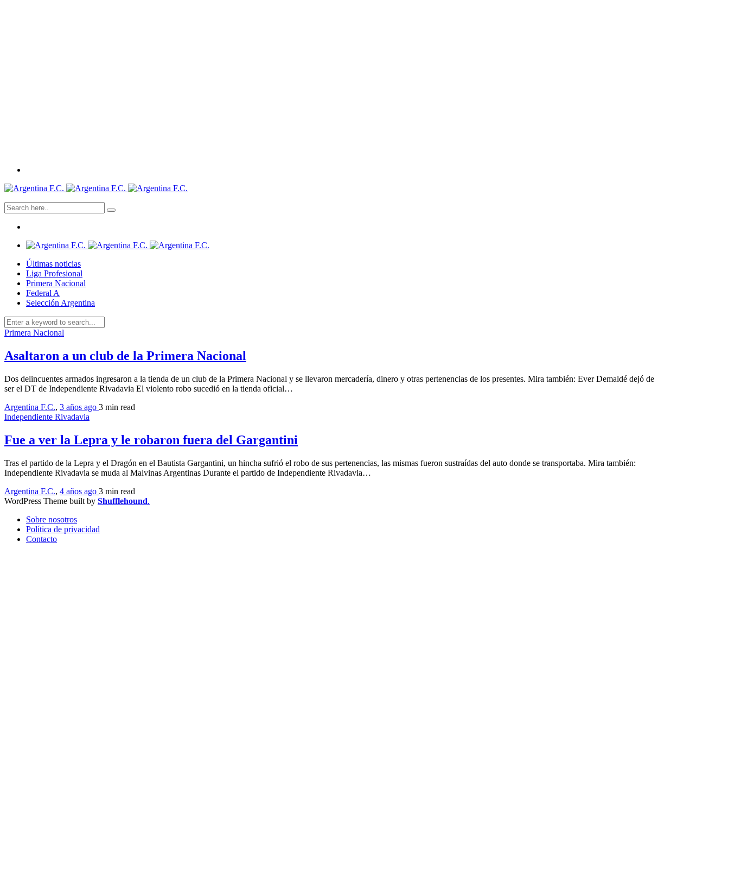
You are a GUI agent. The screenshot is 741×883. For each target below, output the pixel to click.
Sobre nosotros (51, 519)
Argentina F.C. (29, 407)
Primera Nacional (56, 283)
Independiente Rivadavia (47, 416)
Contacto (41, 539)
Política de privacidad (63, 529)
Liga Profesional (54, 273)
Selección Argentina (60, 302)
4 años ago (79, 491)
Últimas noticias (53, 263)
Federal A (43, 293)
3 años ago (79, 407)
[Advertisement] (370, 80)
